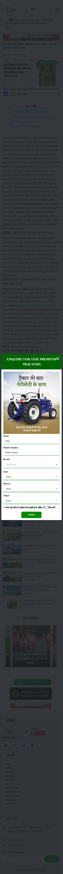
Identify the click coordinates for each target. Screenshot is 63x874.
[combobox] (31, 477)
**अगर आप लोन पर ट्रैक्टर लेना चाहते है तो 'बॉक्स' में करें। (29, 507)
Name (6, 436)
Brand (6, 459)
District (6, 484)
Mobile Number (10, 448)
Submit (31, 515)
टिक (50, 507)
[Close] (58, 359)
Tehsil (6, 495)
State (5, 472)
